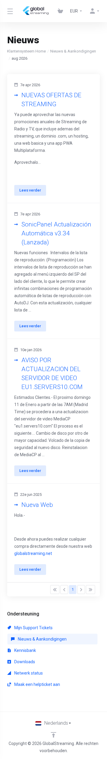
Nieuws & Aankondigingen (73, 51)
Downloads (24, 661)
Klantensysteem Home (26, 51)
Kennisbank (24, 650)
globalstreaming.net (33, 553)
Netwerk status (28, 673)
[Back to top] (53, 735)
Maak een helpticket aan (36, 684)
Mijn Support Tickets (33, 627)
